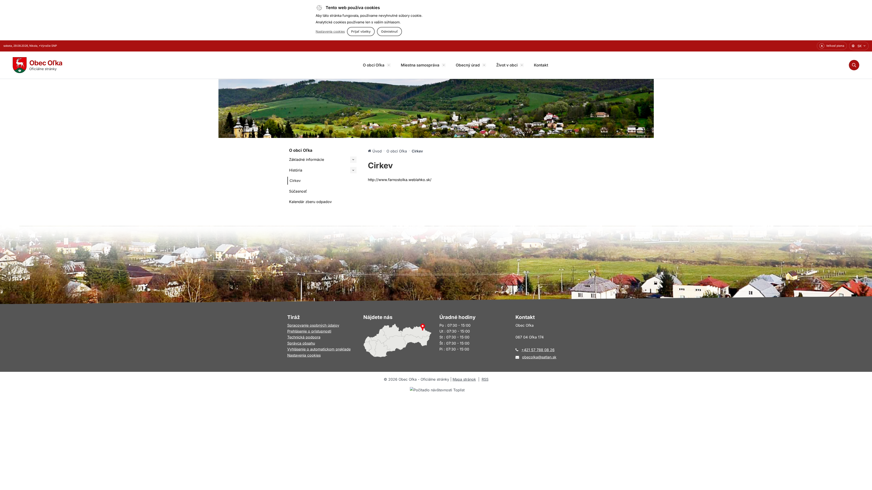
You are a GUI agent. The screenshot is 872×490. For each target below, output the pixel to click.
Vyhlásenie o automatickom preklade (319, 349)
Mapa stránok (464, 379)
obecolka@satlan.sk (539, 357)
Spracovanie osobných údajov (313, 325)
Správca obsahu (301, 343)
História (295, 170)
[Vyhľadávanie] (854, 65)
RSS (485, 379)
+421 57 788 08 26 (538, 350)
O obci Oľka (373, 65)
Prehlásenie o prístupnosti (309, 331)
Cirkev (295, 180)
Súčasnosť (298, 191)
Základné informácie (306, 159)
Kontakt (541, 65)
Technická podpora (303, 337)
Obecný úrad (468, 65)
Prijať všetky (361, 31)
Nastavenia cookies (330, 31)
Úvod (377, 151)
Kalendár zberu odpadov (310, 201)
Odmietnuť (389, 31)
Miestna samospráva (420, 65)
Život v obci (507, 65)
